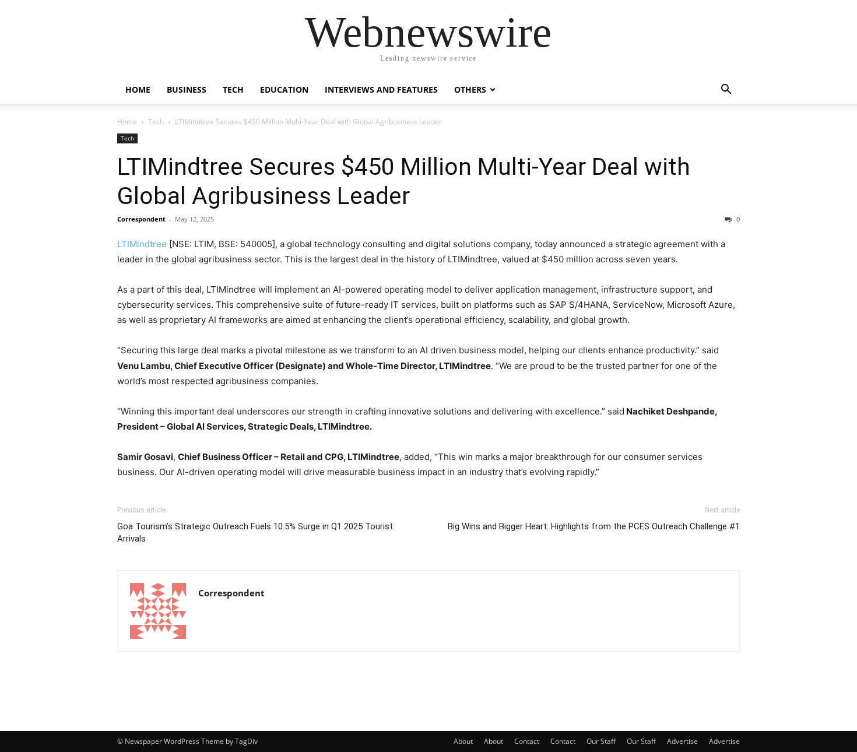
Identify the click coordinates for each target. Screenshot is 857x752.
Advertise (682, 741)
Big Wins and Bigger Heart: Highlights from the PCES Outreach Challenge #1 (594, 526)
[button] (726, 90)
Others (470, 89)
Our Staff (601, 741)
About (463, 741)
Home (137, 89)
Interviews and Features (381, 89)
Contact (526, 741)
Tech (233, 89)
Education (284, 89)
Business (186, 89)
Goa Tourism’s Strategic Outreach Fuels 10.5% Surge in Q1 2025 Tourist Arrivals (255, 532)
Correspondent (141, 219)
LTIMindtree (142, 244)
